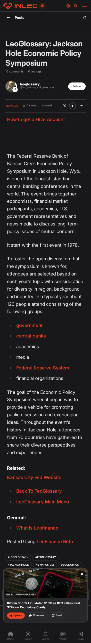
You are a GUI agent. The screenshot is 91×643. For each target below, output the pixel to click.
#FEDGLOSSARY (45, 557)
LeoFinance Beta (55, 541)
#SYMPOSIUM (45, 564)
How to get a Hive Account (36, 119)
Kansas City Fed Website (34, 477)
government (29, 325)
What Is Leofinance (37, 528)
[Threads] (20, 5)
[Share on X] (64, 105)
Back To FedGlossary (39, 491)
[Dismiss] (82, 574)
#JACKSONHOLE (18, 564)
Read (59, 615)
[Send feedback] (42, 5)
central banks (31, 336)
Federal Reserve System (42, 368)
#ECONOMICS (70, 564)
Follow (77, 86)
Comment (39, 615)
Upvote (17, 615)
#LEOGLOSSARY (18, 557)
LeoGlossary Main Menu (42, 502)
